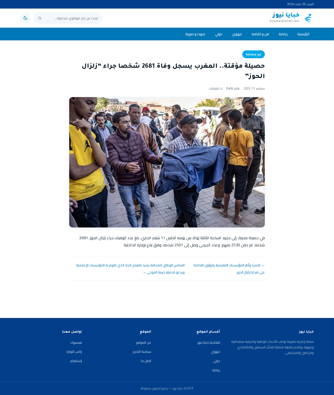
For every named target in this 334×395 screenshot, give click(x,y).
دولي (218, 34)
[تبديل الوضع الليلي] (25, 18)
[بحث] (40, 18)
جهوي (237, 34)
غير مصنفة (253, 54)
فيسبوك (76, 342)
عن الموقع (143, 342)
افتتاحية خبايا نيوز (208, 342)
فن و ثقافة (260, 34)
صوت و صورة (195, 34)
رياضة (283, 34)
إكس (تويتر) (74, 351)
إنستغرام (76, 361)
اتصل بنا (146, 361)
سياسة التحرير (142, 351)
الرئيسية (303, 34)
